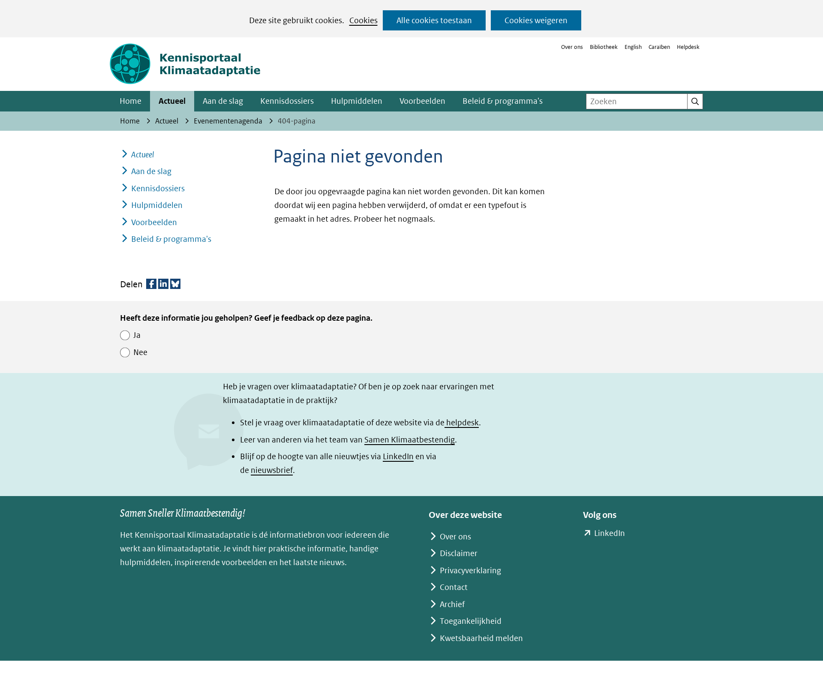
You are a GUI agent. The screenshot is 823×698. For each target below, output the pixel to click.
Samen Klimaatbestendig (409, 440)
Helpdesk (688, 47)
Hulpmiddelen (356, 101)
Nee (140, 352)
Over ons (572, 47)
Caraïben (659, 47)
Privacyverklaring (470, 570)
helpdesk (462, 422)
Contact (454, 587)
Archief (452, 604)
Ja (137, 335)
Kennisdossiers (287, 101)
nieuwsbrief (272, 470)
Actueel (172, 101)
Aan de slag (223, 101)
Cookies (363, 20)
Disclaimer (459, 553)
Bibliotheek (604, 47)
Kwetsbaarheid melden (481, 638)
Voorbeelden (422, 101)
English (633, 47)
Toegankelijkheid (471, 621)
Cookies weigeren (536, 20)
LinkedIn (398, 456)
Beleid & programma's (503, 101)
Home (130, 101)
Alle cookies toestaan (434, 20)
